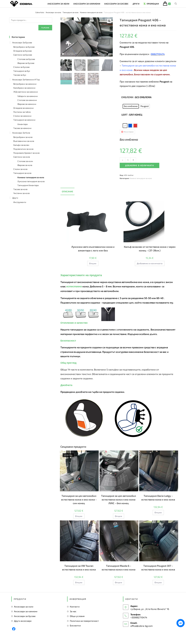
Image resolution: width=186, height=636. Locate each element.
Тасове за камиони (22, 128)
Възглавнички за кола (23, 141)
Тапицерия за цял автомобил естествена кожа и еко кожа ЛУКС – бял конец (118, 499)
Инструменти (19, 202)
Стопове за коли (25, 161)
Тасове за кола (20, 189)
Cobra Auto (39, 12)
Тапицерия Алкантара (28, 185)
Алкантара (22, 124)
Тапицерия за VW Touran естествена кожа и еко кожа (79, 567)
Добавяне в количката (139, 165)
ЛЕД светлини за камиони (25, 92)
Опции (93, 263)
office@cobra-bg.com (141, 625)
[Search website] (176, 3)
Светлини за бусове (22, 54)
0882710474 (158, 54)
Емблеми (127, 97)
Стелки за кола (20, 169)
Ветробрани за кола (22, 137)
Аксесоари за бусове (22, 42)
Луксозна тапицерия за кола (31, 181)
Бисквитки (75, 625)
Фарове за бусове (25, 63)
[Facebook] (14, 629)
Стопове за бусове (26, 59)
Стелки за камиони (22, 116)
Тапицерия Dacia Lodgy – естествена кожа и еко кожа (158, 497)
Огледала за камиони (23, 108)
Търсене (45, 28)
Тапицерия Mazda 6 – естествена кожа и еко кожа (118, 567)
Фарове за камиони (26, 104)
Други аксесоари (22, 621)
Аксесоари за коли (23, 606)
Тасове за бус (19, 75)
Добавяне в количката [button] (150, 263)
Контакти (75, 606)
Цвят (124, 114)
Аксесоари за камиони (25, 611)
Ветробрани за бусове (24, 47)
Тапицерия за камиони (24, 120)
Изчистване (128, 132)
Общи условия (77, 616)
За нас (73, 611)
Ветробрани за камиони (24, 84)
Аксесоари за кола (53, 12)
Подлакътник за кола (23, 149)
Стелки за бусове (21, 67)
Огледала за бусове (22, 51)
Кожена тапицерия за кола (91, 12)
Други (15, 198)
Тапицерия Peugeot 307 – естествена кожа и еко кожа (158, 567)
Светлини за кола (21, 157)
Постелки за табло (22, 112)
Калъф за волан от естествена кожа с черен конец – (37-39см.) (150, 248)
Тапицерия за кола (70, 12)
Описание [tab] (67, 191)
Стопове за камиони (27, 100)
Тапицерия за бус (21, 71)
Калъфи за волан (21, 145)
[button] (109, 21)
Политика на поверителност (84, 621)
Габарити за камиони (27, 96)
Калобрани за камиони (24, 88)
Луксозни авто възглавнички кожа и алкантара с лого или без (93, 248)
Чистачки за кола (21, 193)
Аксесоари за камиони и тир (26, 79)
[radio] (130, 106)
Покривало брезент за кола (26, 153)
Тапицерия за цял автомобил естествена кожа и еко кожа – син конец (79, 499)
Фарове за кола (24, 165)
